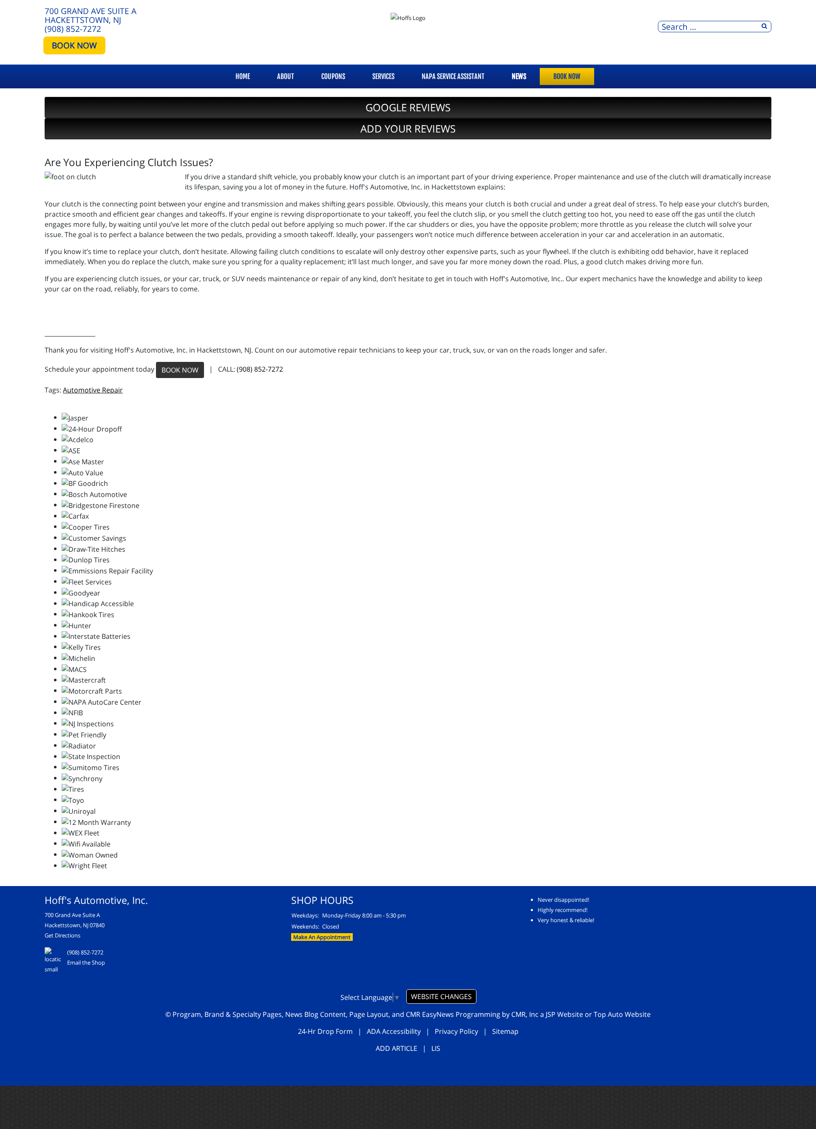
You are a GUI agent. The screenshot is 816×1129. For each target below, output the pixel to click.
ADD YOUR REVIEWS (408, 128)
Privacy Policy (456, 1031)
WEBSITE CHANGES (441, 996)
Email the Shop (86, 962)
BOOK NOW (74, 45)
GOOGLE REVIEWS (408, 107)
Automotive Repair (93, 390)
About (285, 76)
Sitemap (505, 1031)
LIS (435, 1048)
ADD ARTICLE (396, 1048)
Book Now (567, 76)
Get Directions (62, 935)
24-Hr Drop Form (325, 1031)
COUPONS (333, 76)
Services (383, 76)
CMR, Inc (524, 1014)
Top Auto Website (622, 1014)
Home (242, 76)
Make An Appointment (322, 937)
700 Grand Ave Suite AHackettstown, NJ (90, 15)
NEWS (519, 76)
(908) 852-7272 (73, 28)
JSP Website (564, 1014)
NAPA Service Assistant (453, 76)
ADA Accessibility (394, 1031)
